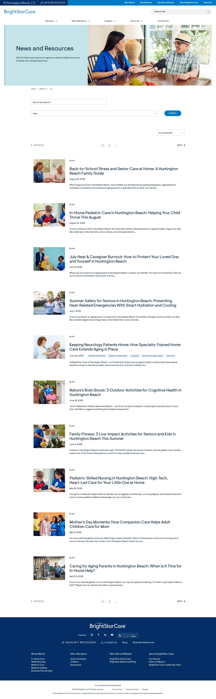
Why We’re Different (166, 4)
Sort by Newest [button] (165, 133)
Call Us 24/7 (80, 642)
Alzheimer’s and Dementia (118, 356)
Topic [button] (35, 114)
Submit (173, 113)
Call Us (54, 3)
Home (33, 89)
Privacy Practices (132, 689)
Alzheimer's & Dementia (97, 356)
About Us (42, 89)
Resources (208, 4)
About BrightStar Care (189, 4)
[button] (50, 21)
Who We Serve (146, 4)
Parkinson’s (171, 356)
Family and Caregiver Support (152, 356)
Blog (72, 161)
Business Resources (143, 642)
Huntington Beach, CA (20, 3)
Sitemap (145, 689)
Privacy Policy (117, 689)
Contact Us (111, 642)
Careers (82, 635)
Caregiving (134, 356)
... (116, 146)
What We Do (130, 4)
